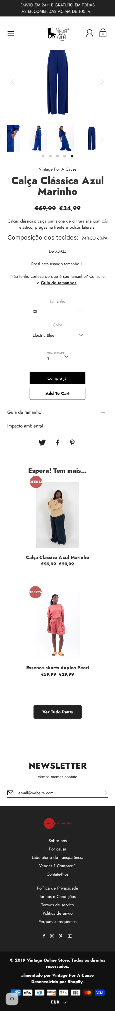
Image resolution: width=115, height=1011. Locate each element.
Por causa (57, 849)
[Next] (102, 81)
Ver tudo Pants (57, 712)
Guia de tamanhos (58, 283)
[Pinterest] (73, 442)
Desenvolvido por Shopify (56, 982)
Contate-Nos (57, 874)
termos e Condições (58, 896)
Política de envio (58, 913)
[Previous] (12, 81)
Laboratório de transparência (57, 857)
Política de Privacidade (57, 888)
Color (57, 325)
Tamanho (57, 301)
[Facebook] (57, 442)
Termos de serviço (57, 905)
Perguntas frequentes (57, 921)
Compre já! (57, 378)
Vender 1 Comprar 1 (57, 866)
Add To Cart (57, 393)
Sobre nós (58, 840)
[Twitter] (42, 442)
